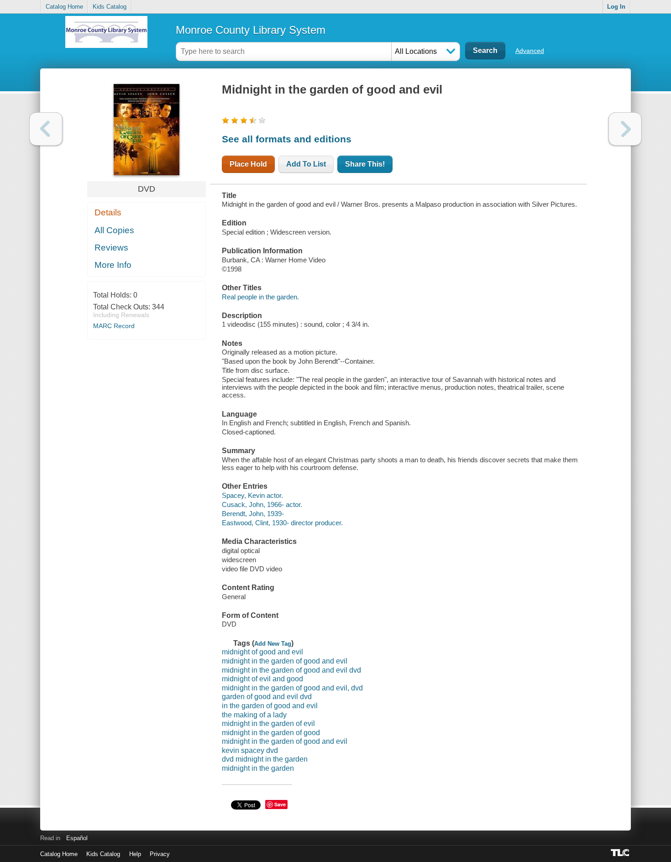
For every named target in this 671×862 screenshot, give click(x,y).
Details (107, 212)
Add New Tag (272, 643)
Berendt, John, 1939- (253, 513)
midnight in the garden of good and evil (284, 661)
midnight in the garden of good (271, 733)
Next (625, 129)
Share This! (365, 164)
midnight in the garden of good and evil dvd (291, 670)
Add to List (306, 164)
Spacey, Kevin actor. (252, 495)
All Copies (114, 230)
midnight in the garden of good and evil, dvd (292, 688)
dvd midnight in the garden (265, 759)
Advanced (529, 50)
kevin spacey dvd (250, 750)
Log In (616, 6)
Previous (46, 129)
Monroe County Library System (250, 30)
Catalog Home (64, 6)
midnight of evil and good (262, 679)
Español (77, 838)
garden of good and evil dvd (267, 696)
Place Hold (248, 164)
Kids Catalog (109, 6)
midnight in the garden (258, 768)
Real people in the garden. (260, 297)
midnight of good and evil (262, 652)
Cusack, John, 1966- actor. (262, 504)
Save (280, 804)
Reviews (111, 247)
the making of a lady (254, 715)
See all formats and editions (286, 139)
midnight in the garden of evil (268, 723)
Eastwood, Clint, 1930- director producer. (282, 523)
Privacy (160, 854)
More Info (112, 265)
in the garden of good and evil (270, 706)
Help (135, 854)
